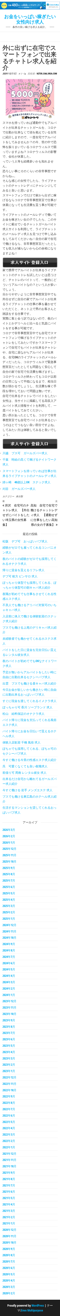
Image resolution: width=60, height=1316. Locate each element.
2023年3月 (8, 1058)
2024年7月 (8, 957)
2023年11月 (9, 1007)
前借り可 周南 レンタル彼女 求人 (24, 773)
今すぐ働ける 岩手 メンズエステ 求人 (27, 790)
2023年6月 (8, 1039)
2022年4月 (8, 1128)
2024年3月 (8, 982)
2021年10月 (9, 1166)
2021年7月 (8, 1185)
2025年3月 (8, 906)
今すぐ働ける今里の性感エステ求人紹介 (29, 760)
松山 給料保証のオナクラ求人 (23, 714)
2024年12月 (9, 925)
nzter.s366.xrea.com (47, 73)
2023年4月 (8, 1052)
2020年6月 (8, 1268)
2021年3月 (8, 1211)
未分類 (19, 496)
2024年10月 (9, 938)
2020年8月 (8, 1255)
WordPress (38, 1305)
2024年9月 (8, 944)
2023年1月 (8, 1071)
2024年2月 (8, 988)
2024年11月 (9, 931)
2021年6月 (8, 1192)
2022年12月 (9, 1077)
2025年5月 (8, 893)
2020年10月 (9, 1242)
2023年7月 (8, 1033)
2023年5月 (8, 1046)
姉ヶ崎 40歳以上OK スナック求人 (26, 482)
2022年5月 (8, 1122)
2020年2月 (8, 1293)
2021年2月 (8, 1217)
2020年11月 (9, 1236)
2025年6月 (8, 887)
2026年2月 (8, 836)
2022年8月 (8, 1103)
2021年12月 (9, 1154)
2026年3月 (8, 830)
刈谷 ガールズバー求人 (19, 489)
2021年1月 (8, 1223)
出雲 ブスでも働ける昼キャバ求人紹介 (29, 683)
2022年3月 (8, 1134)
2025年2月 (8, 912)
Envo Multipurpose (32, 1310)
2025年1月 (8, 919)
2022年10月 (9, 1090)
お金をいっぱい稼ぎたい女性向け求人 (30, 19)
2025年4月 (8, 900)
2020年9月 (8, 1249)
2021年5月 (8, 1198)
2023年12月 (9, 1001)
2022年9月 (8, 1096)
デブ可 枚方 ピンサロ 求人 (20, 576)
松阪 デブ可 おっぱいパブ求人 (25, 541)
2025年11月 (9, 855)
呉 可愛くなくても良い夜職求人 (25, 766)
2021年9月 (8, 1173)
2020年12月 (9, 1230)
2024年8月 (8, 950)
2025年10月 (9, 861)
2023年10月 (9, 1014)
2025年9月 (8, 868)
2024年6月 (8, 963)
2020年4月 (8, 1280)
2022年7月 (8, 1109)
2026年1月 (8, 842)
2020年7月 (8, 1261)
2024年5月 (8, 969)
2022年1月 (8, 1147)
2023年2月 (8, 1065)
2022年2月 (8, 1141)
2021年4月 (8, 1204)
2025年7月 (8, 880)
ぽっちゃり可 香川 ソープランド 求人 (27, 707)
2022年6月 (8, 1115)
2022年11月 (9, 1084)
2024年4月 (8, 976)
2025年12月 (9, 849)
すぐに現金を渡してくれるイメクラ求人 (29, 701)
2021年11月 (9, 1160)
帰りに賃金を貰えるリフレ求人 (23, 570)
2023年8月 (8, 1027)
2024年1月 (8, 995)
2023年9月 (8, 1020)
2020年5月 (8, 1274)
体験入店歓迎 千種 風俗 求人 (21, 742)
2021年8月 (8, 1179)
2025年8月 (8, 874)
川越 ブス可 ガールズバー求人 (25, 453)
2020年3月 (8, 1287)
